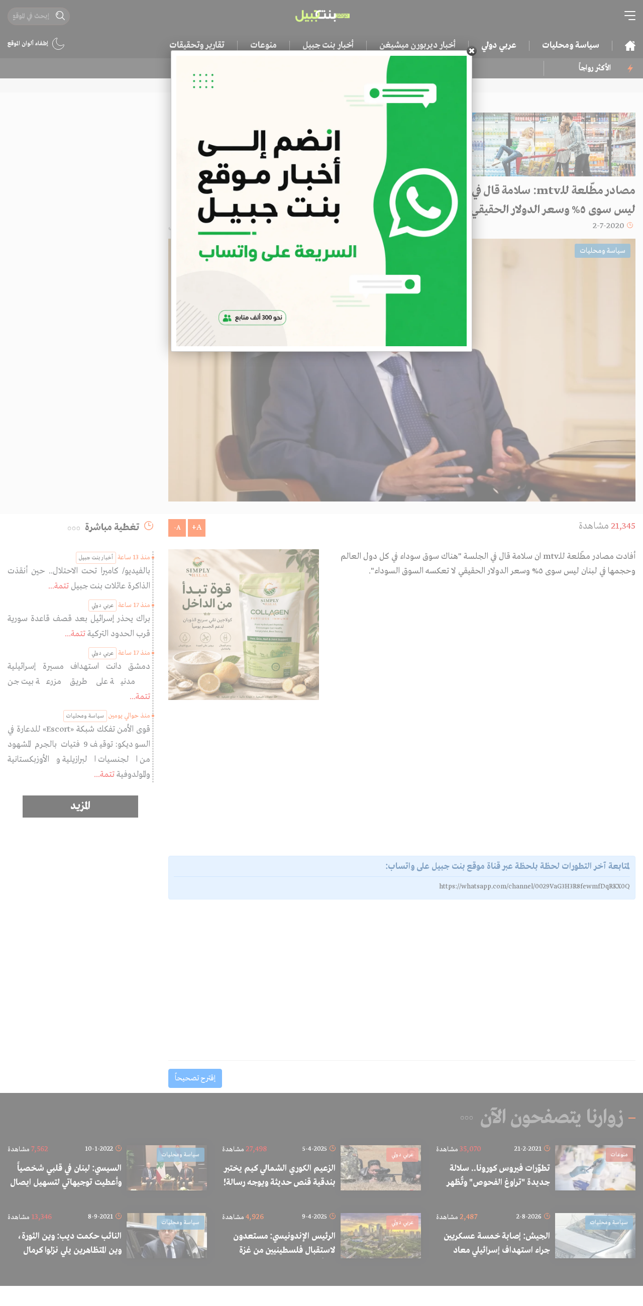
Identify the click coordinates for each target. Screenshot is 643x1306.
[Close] (472, 51)
